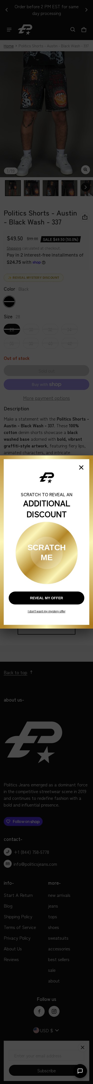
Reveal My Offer (46, 598)
